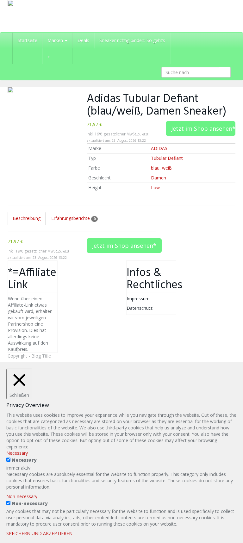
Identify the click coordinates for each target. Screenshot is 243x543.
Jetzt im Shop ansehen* (203, 128)
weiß (167, 168)
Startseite (27, 40)
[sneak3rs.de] (42, 16)
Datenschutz (140, 308)
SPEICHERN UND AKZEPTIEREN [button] (39, 533)
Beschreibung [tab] (26, 218)
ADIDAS (159, 148)
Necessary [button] (17, 453)
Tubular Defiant (167, 158)
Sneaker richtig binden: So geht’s (132, 40)
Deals (83, 40)
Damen (158, 178)
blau (155, 168)
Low (155, 187)
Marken (55, 40)
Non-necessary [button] (21, 496)
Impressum (138, 299)
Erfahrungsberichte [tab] (73, 218)
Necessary (24, 460)
